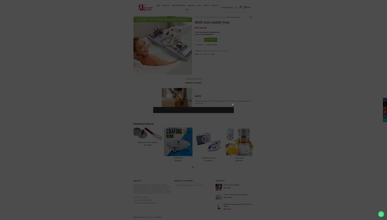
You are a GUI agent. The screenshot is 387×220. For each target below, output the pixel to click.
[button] (381, 214)
